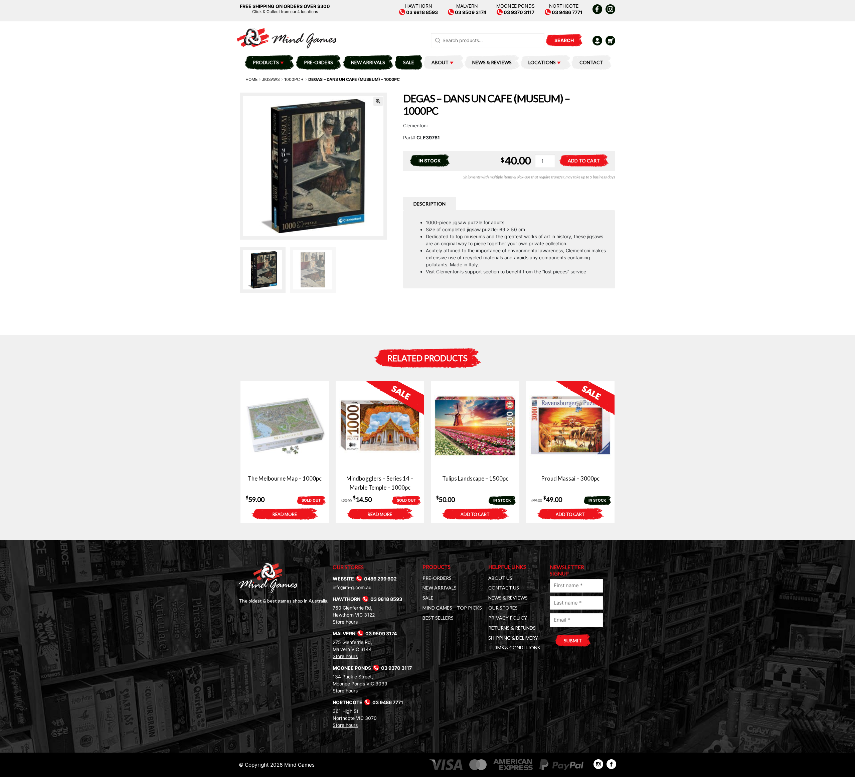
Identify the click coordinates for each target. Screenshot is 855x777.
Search (564, 40)
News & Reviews (492, 62)
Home (251, 79)
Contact (591, 62)
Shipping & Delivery (513, 638)
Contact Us (503, 588)
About (440, 62)
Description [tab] (429, 204)
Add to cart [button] (475, 514)
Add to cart (584, 160)
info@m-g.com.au (352, 587)
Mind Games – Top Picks (452, 608)
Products (266, 62)
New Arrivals (368, 62)
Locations (542, 62)
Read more (285, 514)
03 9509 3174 (470, 12)
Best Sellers (438, 618)
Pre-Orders (318, 62)
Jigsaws (271, 79)
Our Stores (503, 608)
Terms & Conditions (514, 647)
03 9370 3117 (518, 12)
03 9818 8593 (421, 12)
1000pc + (294, 79)
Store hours (345, 622)
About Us (500, 578)
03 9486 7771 (566, 12)
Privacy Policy (507, 618)
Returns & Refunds (512, 628)
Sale (408, 62)
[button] (378, 101)
